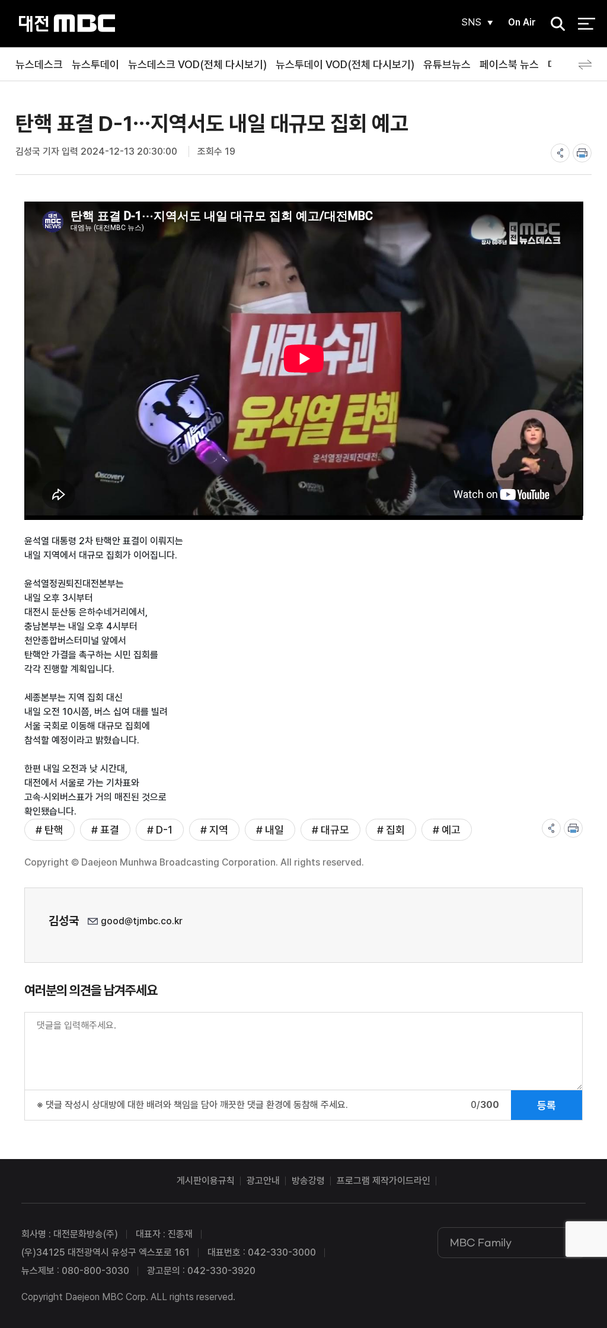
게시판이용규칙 (206, 1180)
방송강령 (308, 1180)
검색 (554, 24)
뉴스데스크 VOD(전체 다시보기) (197, 64)
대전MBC (67, 23)
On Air (522, 22)
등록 (546, 1105)
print (582, 152)
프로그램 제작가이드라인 (383, 1180)
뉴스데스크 (39, 64)
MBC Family (481, 1242)
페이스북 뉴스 (509, 64)
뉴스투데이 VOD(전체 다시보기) (345, 64)
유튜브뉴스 (447, 64)
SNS (471, 22)
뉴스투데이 (95, 64)
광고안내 (263, 1180)
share (560, 152)
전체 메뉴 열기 (586, 24)
